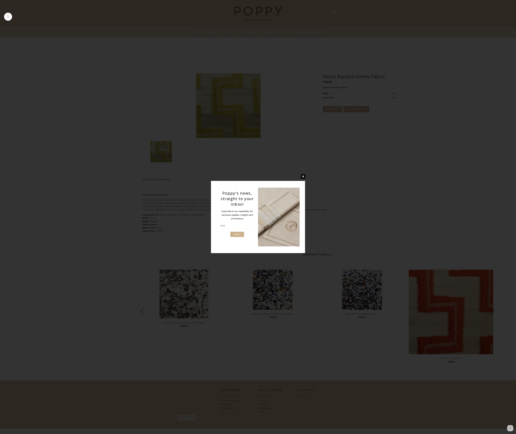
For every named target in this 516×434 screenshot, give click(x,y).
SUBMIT (237, 234)
